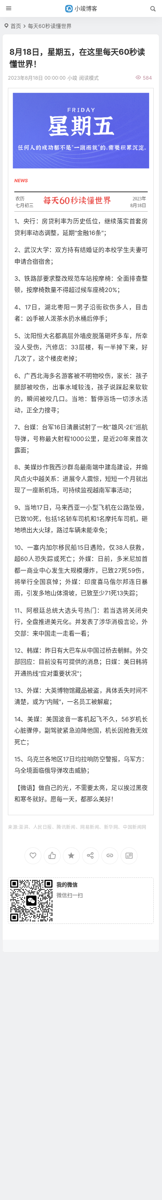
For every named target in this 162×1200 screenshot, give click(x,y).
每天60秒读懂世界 (50, 26)
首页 (16, 26)
